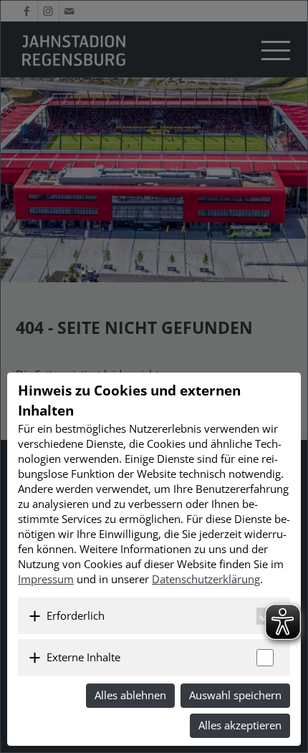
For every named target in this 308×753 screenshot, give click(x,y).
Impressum (46, 579)
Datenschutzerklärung (206, 579)
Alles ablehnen (130, 695)
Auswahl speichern (235, 695)
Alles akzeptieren (239, 725)
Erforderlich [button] (76, 615)
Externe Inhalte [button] (83, 657)
